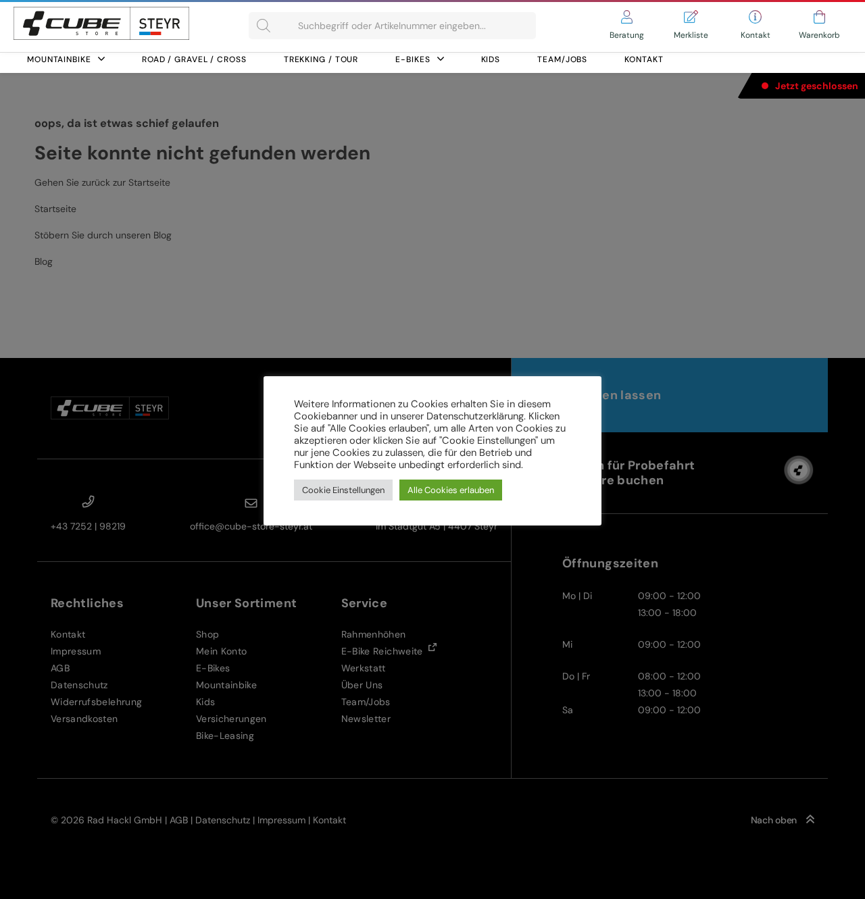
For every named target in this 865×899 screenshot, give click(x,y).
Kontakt (643, 59)
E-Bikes (412, 59)
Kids (491, 59)
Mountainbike (59, 59)
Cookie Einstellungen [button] (343, 490)
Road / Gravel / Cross (194, 59)
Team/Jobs (562, 59)
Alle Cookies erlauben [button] (450, 490)
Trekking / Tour (321, 59)
